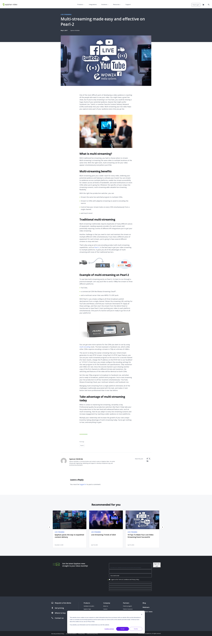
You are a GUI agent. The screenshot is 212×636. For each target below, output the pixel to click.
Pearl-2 (96, 247)
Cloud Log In (195, 5)
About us (105, 606)
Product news (147, 612)
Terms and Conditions (71, 633)
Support (128, 4)
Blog (144, 603)
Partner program (127, 606)
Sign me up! (157, 565)
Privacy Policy (135, 579)
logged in (83, 484)
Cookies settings (109, 629)
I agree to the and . (125, 579)
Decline (136, 629)
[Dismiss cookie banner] (141, 614)
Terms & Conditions (123, 579)
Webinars (146, 607)
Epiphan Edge (87, 609)
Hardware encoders (89, 606)
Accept (122, 629)
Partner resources (128, 609)
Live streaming (66, 14)
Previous (49, 527)
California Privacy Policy (92, 633)
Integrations (93, 4)
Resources (116, 4)
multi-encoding (85, 347)
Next (162, 527)
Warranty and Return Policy (57, 633)
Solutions (104, 4)
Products (80, 4)
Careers (105, 609)
